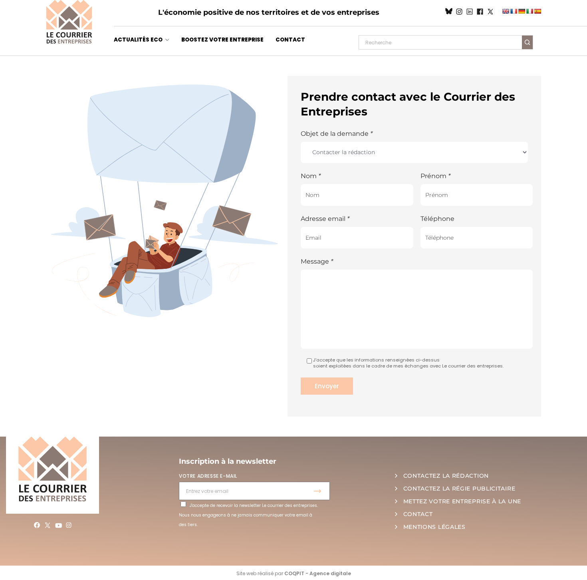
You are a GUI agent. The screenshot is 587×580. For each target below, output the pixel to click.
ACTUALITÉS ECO (138, 40)
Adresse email (325, 218)
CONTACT (290, 40)
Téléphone (437, 218)
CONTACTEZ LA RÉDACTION (446, 475)
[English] (505, 11)
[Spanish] (537, 11)
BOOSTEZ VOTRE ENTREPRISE (222, 40)
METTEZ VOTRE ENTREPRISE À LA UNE (462, 501)
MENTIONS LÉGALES (434, 526)
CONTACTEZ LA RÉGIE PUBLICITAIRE (459, 488)
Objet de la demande (337, 133)
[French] (513, 11)
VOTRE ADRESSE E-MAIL (208, 476)
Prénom (435, 176)
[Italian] (529, 11)
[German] (521, 11)
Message (317, 261)
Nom (311, 176)
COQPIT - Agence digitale (317, 573)
